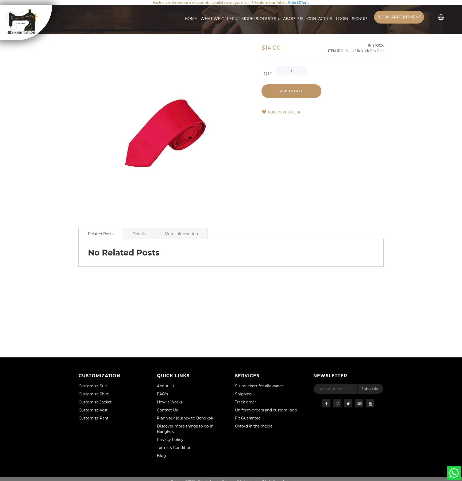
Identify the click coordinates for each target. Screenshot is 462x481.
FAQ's (162, 394)
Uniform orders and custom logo (266, 410)
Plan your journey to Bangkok (185, 418)
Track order (245, 402)
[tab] (100, 233)
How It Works (169, 402)
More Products (258, 18)
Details (139, 233)
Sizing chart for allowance (259, 386)
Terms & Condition (174, 447)
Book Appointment (399, 17)
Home (191, 18)
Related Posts (101, 233)
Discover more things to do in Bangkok (185, 429)
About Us (293, 18)
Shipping (243, 394)
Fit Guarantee (247, 418)
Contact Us (319, 18)
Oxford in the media (253, 426)
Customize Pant (94, 418)
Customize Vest (93, 410)
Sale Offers (298, 2)
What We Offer (217, 18)
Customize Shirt (94, 394)
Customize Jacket (95, 402)
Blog (161, 455)
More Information (181, 233)
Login (342, 18)
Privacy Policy (170, 439)
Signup (359, 18)
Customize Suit (93, 386)
